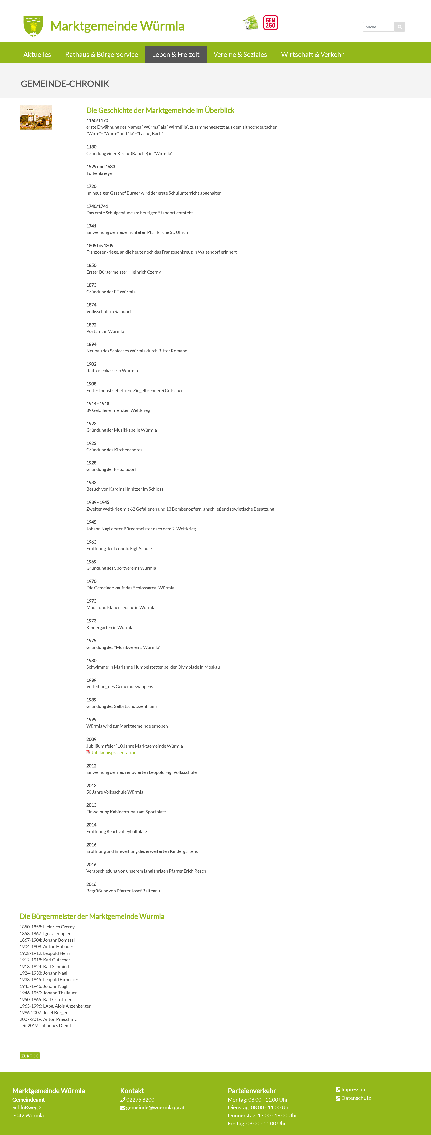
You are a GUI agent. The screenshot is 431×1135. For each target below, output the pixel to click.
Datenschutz (356, 1098)
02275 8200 (139, 1099)
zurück (29, 1056)
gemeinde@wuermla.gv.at (155, 1107)
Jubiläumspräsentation (113, 752)
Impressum (354, 1089)
